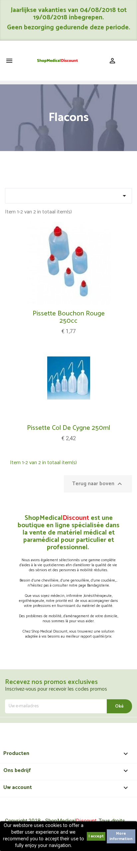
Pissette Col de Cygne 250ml (68, 428)
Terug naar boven (98, 483)
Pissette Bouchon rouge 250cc (69, 317)
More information (120, 836)
